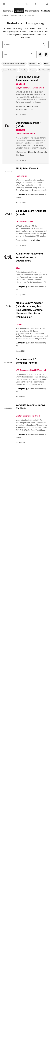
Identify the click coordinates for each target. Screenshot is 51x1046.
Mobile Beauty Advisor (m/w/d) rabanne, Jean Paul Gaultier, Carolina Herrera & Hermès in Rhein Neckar (29, 310)
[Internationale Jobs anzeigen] (46, 54)
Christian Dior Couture (25, 133)
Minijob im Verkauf (27, 168)
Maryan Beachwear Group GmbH (30, 87)
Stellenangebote (17, 15)
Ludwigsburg (29, 15)
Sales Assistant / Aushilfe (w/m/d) (31, 212)
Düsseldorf (32, 152)
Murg (29, 106)
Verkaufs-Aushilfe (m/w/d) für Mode (31, 406)
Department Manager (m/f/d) (28, 124)
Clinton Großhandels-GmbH (28, 416)
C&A (18, 268)
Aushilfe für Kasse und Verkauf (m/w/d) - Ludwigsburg (29, 257)
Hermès (19, 324)
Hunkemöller (21, 176)
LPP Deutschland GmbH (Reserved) (31, 370)
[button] (14, 64)
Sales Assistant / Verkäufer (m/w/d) (26, 360)
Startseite (5, 15)
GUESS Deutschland (24, 221)
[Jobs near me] (40, 54)
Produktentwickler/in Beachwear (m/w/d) (28, 78)
